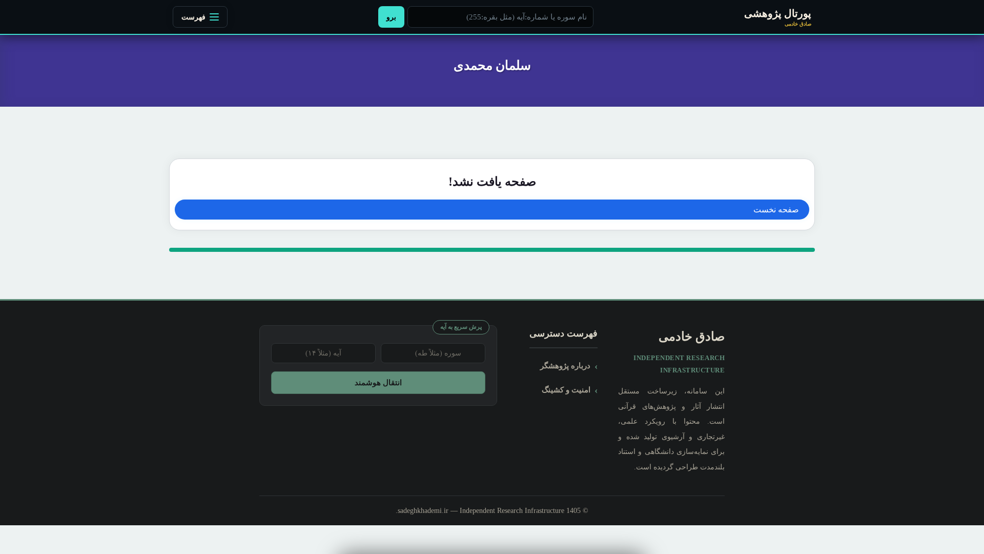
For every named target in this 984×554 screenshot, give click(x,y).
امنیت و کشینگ (566, 389)
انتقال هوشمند (378, 382)
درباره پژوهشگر (565, 365)
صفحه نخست (776, 209)
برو (391, 17)
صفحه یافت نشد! (492, 181)
